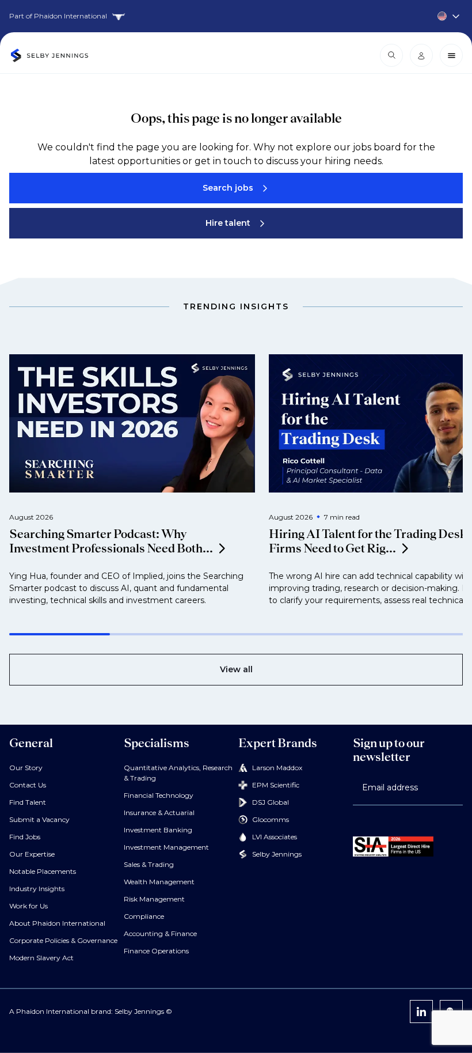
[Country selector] (236, 16)
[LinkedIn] (421, 1011)
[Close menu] (451, 55)
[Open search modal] (391, 55)
